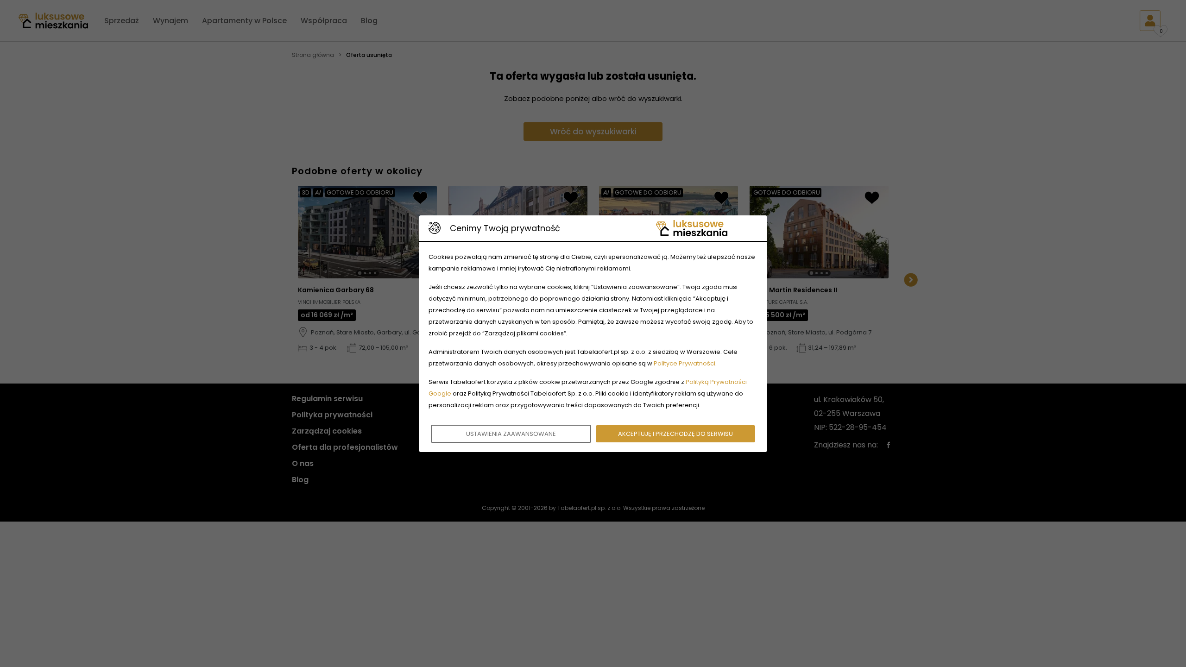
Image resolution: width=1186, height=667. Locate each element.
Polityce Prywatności (684, 363)
